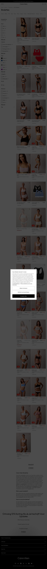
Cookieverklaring (15, 283)
